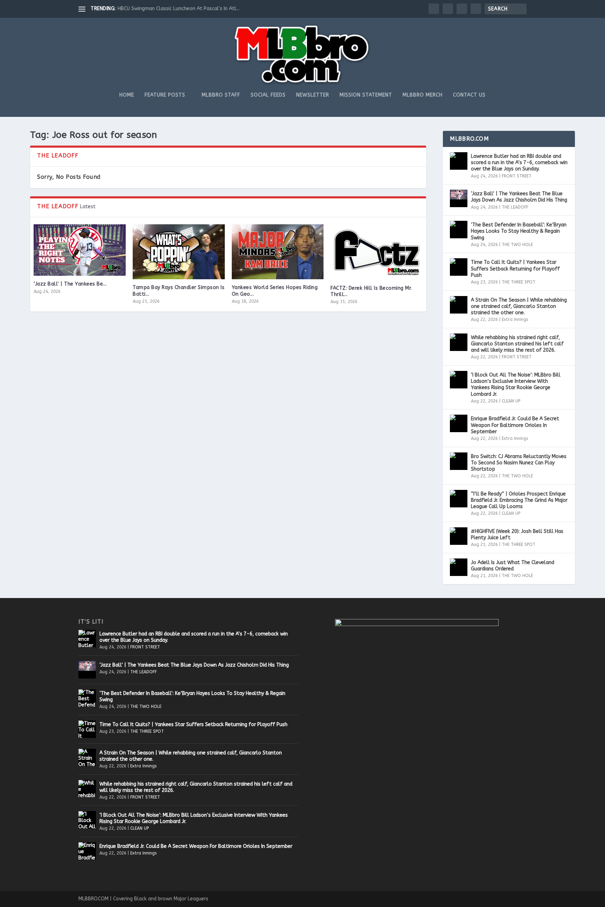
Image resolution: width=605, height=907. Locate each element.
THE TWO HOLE (517, 244)
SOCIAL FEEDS (268, 95)
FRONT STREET (516, 176)
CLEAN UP (511, 401)
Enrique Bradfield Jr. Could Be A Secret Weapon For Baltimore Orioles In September (515, 425)
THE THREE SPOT (518, 282)
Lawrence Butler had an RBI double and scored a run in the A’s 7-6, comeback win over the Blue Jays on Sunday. (519, 162)
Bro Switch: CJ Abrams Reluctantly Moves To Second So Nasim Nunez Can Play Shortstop (518, 463)
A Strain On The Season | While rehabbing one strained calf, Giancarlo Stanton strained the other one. (519, 306)
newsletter (312, 95)
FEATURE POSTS (165, 95)
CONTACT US (469, 95)
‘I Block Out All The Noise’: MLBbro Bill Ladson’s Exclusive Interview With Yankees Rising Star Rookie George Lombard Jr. (516, 384)
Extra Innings (515, 319)
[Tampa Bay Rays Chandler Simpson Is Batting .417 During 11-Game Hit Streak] (179, 252)
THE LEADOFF (515, 207)
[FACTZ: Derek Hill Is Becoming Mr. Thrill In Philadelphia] (377, 252)
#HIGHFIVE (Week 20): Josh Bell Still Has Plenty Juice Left (517, 534)
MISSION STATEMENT (366, 95)
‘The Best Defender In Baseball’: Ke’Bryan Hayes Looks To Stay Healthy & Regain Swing (518, 231)
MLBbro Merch (423, 95)
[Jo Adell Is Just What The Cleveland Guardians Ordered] (458, 567)
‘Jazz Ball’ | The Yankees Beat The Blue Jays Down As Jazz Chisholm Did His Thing (519, 197)
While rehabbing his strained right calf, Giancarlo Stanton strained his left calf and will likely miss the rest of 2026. (517, 344)
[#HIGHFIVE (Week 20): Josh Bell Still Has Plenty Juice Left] (458, 536)
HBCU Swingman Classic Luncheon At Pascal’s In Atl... (178, 9)
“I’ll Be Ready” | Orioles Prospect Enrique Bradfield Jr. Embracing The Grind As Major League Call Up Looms (519, 500)
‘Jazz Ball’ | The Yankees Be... (70, 284)
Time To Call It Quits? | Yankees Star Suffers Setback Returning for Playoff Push (515, 268)
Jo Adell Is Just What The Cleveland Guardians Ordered (512, 566)
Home (126, 95)
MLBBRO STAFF (221, 95)
